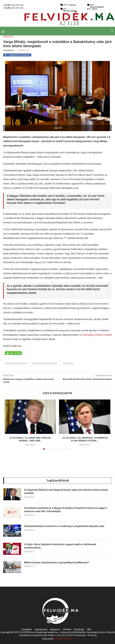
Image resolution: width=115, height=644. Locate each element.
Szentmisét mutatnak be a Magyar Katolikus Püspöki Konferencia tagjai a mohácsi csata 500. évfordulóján (65, 510)
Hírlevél (67, 629)
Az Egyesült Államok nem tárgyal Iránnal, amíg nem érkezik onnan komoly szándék (66, 491)
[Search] (112, 31)
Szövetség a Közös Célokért (97, 335)
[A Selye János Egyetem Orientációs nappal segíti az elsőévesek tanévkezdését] (12, 549)
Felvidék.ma (8, 50)
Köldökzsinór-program (16, 363)
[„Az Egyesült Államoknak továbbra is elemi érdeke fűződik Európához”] (84, 416)
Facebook (79, 629)
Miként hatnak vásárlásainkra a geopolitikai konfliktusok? (56, 562)
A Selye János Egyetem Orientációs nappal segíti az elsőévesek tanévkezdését (60, 546)
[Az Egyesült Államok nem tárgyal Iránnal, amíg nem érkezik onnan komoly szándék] (30, 416)
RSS (89, 629)
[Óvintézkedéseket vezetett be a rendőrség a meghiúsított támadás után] (12, 531)
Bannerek (55, 629)
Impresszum (41, 629)
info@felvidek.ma (63, 638)
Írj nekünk (27, 629)
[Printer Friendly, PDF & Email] (13, 353)
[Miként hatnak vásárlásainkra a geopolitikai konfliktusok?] (12, 567)
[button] (8, 426)
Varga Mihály (68, 363)
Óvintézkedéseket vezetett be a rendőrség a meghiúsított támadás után (64, 526)
